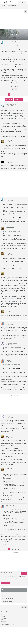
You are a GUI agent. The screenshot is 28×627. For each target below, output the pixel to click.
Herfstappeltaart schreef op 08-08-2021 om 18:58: (14, 203)
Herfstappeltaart (10, 141)
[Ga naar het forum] (22, 2)
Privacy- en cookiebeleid (6, 623)
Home (3, 5)
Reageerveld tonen (5, 582)
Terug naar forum (6, 593)
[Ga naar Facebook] (22, 607)
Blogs (2, 614)
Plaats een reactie (8, 99)
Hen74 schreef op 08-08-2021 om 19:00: (11, 231)
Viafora (3, 607)
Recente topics (5, 595)
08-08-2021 (7, 43)
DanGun (8, 161)
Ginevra (8, 273)
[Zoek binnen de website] (19, 2)
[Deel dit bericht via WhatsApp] (13, 89)
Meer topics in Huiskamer (8, 598)
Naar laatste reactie (19, 99)
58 (18, 94)
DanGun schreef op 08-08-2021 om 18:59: (12, 257)
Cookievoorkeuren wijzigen (7, 624)
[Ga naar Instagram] (25, 607)
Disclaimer (3, 621)
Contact (3, 616)
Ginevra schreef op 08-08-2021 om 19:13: (12, 472)
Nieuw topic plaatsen (7, 601)
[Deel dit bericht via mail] (16, 89)
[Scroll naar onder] (25, 11)
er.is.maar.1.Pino (10, 323)
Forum (8, 5)
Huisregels (3, 619)
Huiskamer (13, 5)
